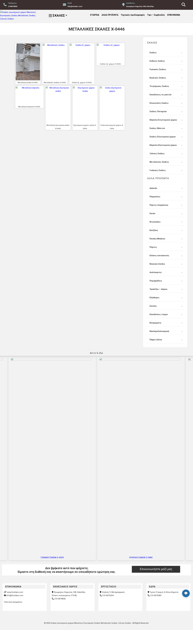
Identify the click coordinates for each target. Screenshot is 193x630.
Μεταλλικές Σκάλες (159, 162)
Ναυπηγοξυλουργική (159, 331)
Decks (152, 213)
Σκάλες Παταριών (158, 111)
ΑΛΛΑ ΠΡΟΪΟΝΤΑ (110, 15)
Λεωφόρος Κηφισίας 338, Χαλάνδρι (69, 592)
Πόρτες (153, 247)
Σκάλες (153, 52)
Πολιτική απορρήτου (13, 602)
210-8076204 (108, 595)
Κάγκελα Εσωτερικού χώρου (163, 120)
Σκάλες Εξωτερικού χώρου (163, 137)
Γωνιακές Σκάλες (158, 69)
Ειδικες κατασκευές (159, 255)
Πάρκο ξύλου (156, 339)
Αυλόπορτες (156, 272)
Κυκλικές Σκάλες (158, 78)
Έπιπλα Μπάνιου (157, 239)
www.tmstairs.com (15, 592)
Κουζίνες (154, 230)
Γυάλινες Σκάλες (158, 170)
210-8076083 (155, 595)
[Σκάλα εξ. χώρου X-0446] (82, 62)
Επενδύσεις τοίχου (159, 314)
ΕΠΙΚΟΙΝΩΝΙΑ (173, 15)
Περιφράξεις (156, 281)
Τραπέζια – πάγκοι (158, 289)
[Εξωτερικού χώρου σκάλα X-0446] (85, 104)
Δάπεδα (153, 188)
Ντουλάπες (155, 222)
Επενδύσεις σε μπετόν (160, 94)
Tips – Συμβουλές (156, 15)
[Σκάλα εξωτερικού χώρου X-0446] (112, 104)
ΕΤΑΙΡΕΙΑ (94, 15)
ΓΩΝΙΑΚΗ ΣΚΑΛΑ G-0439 (52, 557)
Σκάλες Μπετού (157, 128)
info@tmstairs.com (14, 595)
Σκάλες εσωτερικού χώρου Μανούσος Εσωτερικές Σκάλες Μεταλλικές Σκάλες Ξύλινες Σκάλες (91, 623)
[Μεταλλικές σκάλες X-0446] (55, 62)
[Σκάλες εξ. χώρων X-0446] (110, 53)
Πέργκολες (155, 196)
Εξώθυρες (154, 297)
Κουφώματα (155, 323)
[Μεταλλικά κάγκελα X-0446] (29, 95)
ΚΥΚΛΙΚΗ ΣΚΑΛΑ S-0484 (140, 557)
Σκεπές (153, 306)
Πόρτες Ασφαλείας (159, 205)
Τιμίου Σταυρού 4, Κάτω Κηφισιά (164, 592)
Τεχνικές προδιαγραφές (133, 15)
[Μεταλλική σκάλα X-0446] (28, 62)
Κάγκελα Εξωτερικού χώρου (163, 145)
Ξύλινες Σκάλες (157, 153)
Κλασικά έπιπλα (157, 264)
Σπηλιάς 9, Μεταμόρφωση (113, 592)
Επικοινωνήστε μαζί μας (156, 569)
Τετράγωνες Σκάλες (159, 86)
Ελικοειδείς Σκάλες (159, 103)
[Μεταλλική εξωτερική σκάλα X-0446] (58, 104)
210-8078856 (60, 599)
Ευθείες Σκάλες (157, 61)
